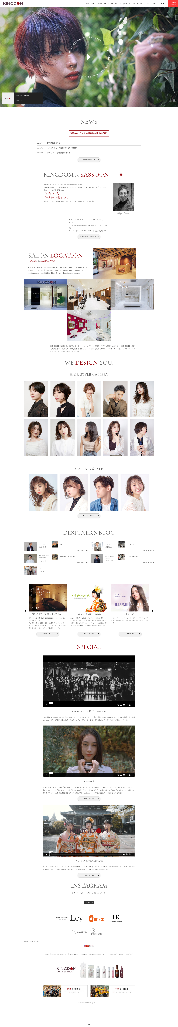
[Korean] (90, 946)
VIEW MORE (81, 550)
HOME (47, 954)
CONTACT (129, 954)
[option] (22, 98)
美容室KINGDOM (28, 941)
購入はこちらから (89, 798)
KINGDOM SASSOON (89, 236)
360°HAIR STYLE (89, 515)
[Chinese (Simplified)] (87, 946)
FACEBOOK (82, 932)
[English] (85, 946)
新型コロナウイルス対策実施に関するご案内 (89, 133)
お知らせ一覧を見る (89, 159)
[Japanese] (93, 946)
